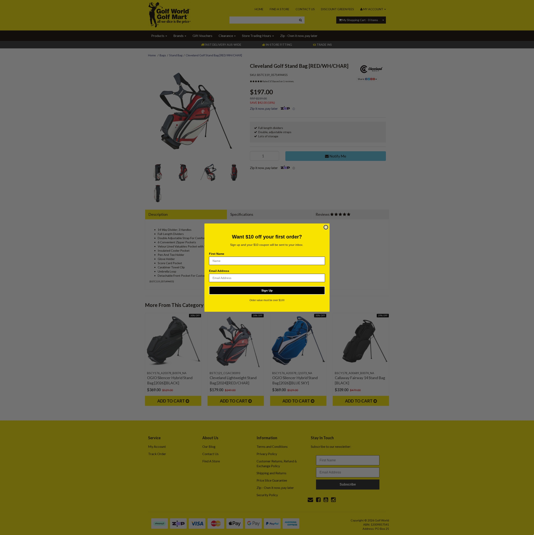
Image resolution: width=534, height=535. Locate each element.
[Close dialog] (326, 227)
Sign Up (267, 290)
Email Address (219, 271)
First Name (216, 253)
